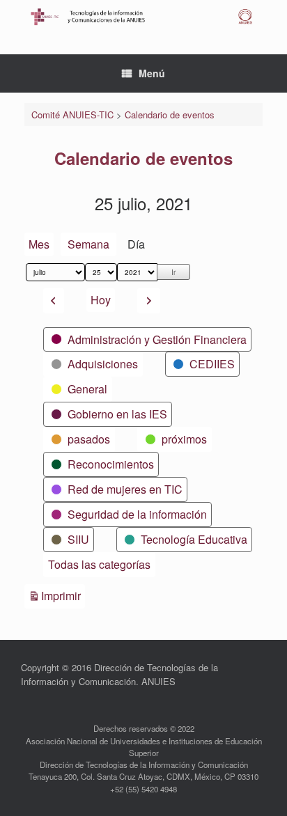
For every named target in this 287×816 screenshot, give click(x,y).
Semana (88, 244)
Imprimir (63, 595)
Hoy (101, 300)
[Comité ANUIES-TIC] (143, 17)
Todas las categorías (99, 564)
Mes (39, 244)
